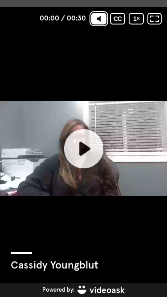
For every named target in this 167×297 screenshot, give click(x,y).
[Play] (83, 148)
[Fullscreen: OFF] (154, 18)
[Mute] (98, 18)
